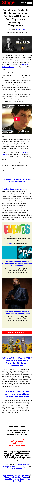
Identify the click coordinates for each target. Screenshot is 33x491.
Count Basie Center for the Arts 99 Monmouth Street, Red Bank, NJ (17, 271)
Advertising (16, 477)
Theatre (7, 477)
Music (27, 475)
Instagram (7, 467)
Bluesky (22, 467)
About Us (25, 477)
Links (17, 479)
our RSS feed (17, 469)
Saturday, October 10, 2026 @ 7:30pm (17, 269)
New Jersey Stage (21, 29)
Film (22, 475)
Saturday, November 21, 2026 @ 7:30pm (17, 317)
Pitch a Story (9, 479)
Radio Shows (25, 479)
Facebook (18, 465)
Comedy (10, 475)
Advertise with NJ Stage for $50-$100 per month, (17, 180)
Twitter (26, 465)
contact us (7, 459)
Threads (15, 467)
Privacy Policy (17, 481)
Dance (17, 475)
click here (10, 243)
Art (4, 475)
